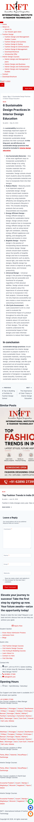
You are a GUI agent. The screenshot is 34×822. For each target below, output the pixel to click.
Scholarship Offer (11, 54)
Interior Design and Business (15, 64)
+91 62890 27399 (6, 699)
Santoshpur (11, 716)
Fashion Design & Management (16, 49)
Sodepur (20, 711)
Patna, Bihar (4, 755)
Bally (1, 718)
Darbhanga (4, 757)
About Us (8, 29)
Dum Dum (22, 718)
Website (7, 573)
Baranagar (8, 718)
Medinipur (3, 708)
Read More (7, 507)
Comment (8, 529)
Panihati (3, 716)
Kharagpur (12, 708)
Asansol (21, 708)
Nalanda (13, 755)
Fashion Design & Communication (17, 47)
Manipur (25, 783)
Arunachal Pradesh (7, 783)
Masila (17, 713)
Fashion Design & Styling (14, 44)
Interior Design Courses (10, 57)
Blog (4, 101)
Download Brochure (12, 52)
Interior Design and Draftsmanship (17, 67)
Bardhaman (29, 708)
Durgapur (12, 711)
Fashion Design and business (15, 42)
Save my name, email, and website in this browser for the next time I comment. (17, 580)
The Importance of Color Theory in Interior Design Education (25, 393)
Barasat (3, 713)
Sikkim (2, 788)
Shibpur (4, 711)
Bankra (28, 716)
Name (6, 555)
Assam (17, 783)
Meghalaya (4, 785)
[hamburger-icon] (1, 22)
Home (4, 24)
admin (6, 123)
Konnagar (10, 713)
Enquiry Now (17, 626)
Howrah (31, 718)
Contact (5, 74)
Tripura (28, 785)
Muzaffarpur (22, 755)
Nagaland (20, 785)
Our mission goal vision (13, 32)
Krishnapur (28, 711)
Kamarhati (21, 716)
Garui (16, 718)
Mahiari (24, 713)
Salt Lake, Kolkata (7, 721)
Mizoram (12, 785)
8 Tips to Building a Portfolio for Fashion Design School (8, 393)
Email (6, 564)
